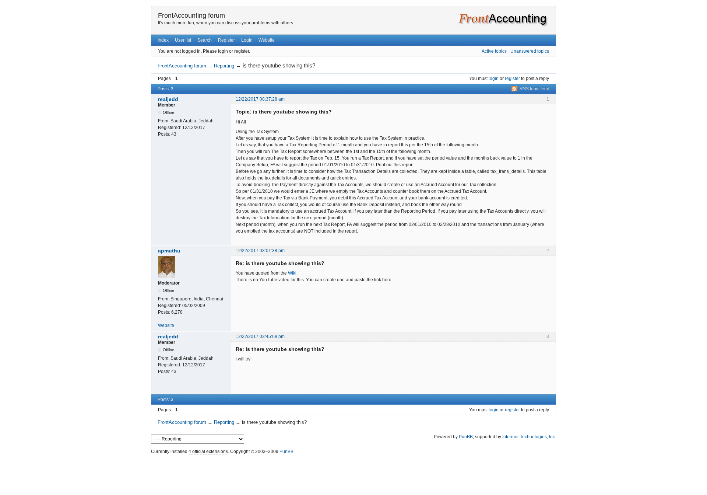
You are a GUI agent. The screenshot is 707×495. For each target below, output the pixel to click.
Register (226, 40)
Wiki (292, 273)
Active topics (494, 51)
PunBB (466, 436)
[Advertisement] (353, 472)
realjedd (168, 99)
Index (163, 40)
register (512, 78)
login (494, 78)
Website (266, 40)
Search (204, 40)
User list (183, 40)
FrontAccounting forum (191, 15)
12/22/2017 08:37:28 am (260, 99)
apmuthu (169, 251)
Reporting (224, 66)
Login (247, 40)
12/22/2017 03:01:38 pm (260, 250)
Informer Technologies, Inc (528, 436)
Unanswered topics (529, 51)
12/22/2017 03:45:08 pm (260, 336)
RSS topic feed (534, 88)
